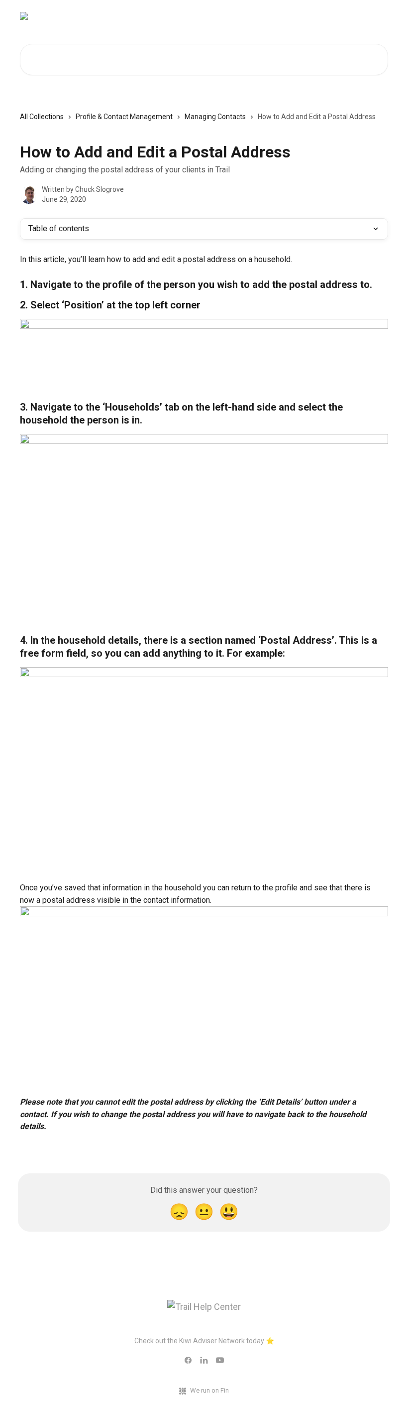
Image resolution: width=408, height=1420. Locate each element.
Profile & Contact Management (124, 117)
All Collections (42, 117)
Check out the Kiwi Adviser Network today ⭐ (204, 1341)
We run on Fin (209, 1390)
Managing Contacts (215, 117)
